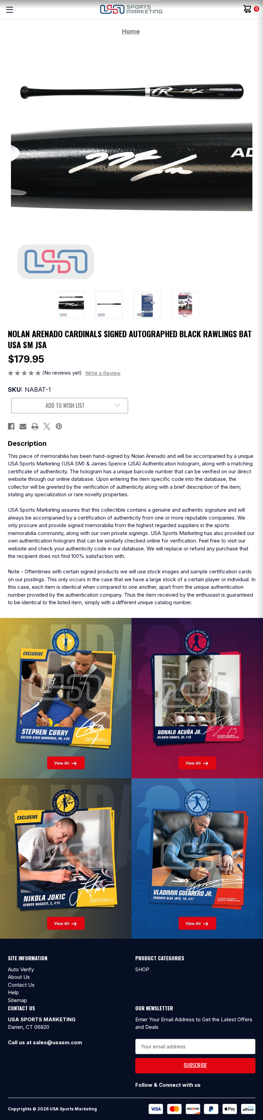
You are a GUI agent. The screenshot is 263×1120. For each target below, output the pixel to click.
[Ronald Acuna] (197, 697)
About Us (19, 977)
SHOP (142, 969)
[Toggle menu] (9, 9)
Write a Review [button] (103, 373)
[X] (46, 426)
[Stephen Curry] (66, 697)
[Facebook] (11, 426)
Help (13, 992)
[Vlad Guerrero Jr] (197, 858)
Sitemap (17, 1000)
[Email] (23, 426)
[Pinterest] (58, 426)
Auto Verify (21, 969)
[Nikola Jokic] (66, 858)
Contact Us (21, 985)
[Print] (35, 426)
